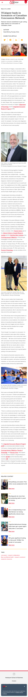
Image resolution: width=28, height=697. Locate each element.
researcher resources (6, 559)
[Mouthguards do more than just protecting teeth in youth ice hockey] (4, 498)
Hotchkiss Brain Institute (16, 235)
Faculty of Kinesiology (7, 250)
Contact (14, 681)
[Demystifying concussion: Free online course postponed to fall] (4, 484)
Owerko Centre (18, 231)
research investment (20, 557)
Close (24, 687)
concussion (4, 555)
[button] (5, 39)
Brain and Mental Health (7, 557)
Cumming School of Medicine (9, 237)
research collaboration (14, 555)
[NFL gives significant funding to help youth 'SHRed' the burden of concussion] (4, 540)
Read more (11, 488)
